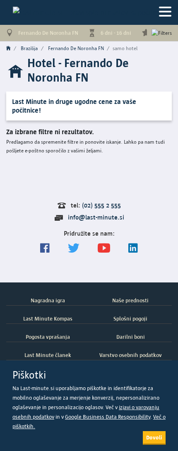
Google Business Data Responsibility (107, 417)
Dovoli (154, 437)
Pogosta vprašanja (48, 336)
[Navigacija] (165, 12)
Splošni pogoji (130, 318)
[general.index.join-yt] (103, 248)
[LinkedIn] (133, 248)
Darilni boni (130, 336)
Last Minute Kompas (47, 318)
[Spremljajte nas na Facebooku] (45, 248)
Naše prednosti (130, 300)
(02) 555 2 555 (101, 205)
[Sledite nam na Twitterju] (74, 248)
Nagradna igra (48, 300)
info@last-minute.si (96, 217)
